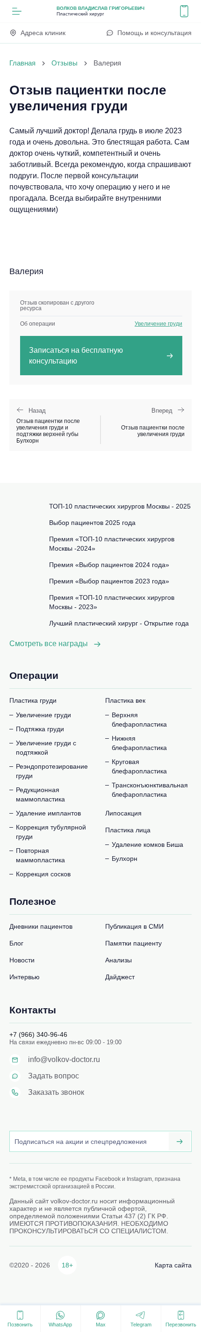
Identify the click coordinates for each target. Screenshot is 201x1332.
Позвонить (20, 1324)
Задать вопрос (53, 1076)
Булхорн (124, 858)
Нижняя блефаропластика (139, 743)
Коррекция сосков (43, 874)
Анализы (118, 960)
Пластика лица (128, 830)
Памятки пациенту (133, 943)
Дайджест (120, 977)
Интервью (24, 977)
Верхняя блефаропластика (139, 719)
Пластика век (125, 700)
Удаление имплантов (48, 813)
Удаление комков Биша (147, 844)
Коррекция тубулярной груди (51, 831)
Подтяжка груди (40, 729)
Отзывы (64, 63)
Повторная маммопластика (40, 855)
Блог (16, 943)
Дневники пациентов (40, 926)
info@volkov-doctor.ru (64, 1059)
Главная (22, 63)
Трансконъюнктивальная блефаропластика (150, 789)
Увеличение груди (158, 324)
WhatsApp (60, 1324)
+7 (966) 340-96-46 (38, 1034)
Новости (22, 960)
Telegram (140, 1324)
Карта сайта (173, 1265)
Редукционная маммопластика (40, 794)
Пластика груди (33, 700)
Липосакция (123, 813)
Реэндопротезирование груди (52, 771)
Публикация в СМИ (134, 926)
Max (101, 1324)
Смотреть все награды (48, 644)
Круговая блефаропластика (139, 766)
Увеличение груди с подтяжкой (46, 747)
